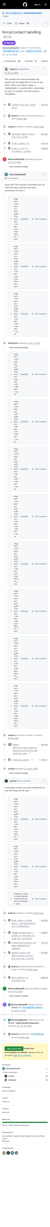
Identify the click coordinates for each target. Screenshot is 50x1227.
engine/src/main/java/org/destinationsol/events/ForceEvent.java (16, 314)
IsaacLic (13, 69)
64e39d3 (44, 920)
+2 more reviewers (9, 1072)
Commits (32, 61)
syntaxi (11, 768)
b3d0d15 (44, 933)
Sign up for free (14, 1048)
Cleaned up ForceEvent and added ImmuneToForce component (24, 946)
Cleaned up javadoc (20, 760)
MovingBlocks (14, 13)
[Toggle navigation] (4, 4)
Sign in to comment (22, 1055)
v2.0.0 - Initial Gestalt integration (23, 1023)
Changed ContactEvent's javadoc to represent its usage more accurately (23, 936)
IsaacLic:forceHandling (34, 51)
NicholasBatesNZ (10, 48)
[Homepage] (25, 4)
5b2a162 (44, 134)
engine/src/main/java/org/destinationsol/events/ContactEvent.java (16, 219)
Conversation (13, 61)
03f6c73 (44, 760)
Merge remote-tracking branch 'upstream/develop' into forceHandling (24, 923)
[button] (43, 68)
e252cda (44, 143)
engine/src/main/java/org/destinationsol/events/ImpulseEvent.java (16, 611)
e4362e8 (44, 148)
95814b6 (44, 745)
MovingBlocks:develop (11, 51)
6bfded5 (44, 953)
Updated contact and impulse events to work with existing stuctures (23, 956)
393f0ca (44, 105)
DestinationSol (33, 13)
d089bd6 (44, 978)
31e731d (44, 943)
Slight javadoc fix (20, 143)
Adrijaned (12, 343)
